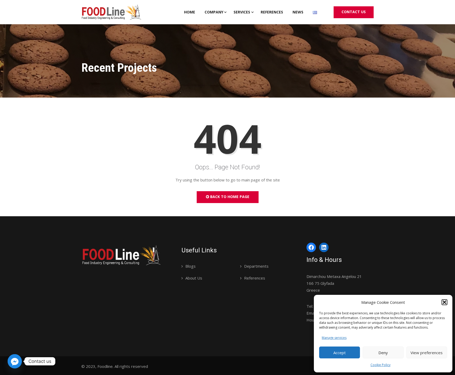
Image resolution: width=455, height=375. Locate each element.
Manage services (334, 337)
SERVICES (242, 12)
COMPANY (214, 12)
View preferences (427, 352)
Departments (256, 266)
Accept (339, 352)
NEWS (298, 12)
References (254, 278)
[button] (444, 302)
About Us (193, 278)
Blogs (190, 266)
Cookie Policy (380, 365)
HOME (189, 12)
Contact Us (354, 11)
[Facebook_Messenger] (15, 361)
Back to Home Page (229, 196)
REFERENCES (272, 12)
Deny (383, 352)
